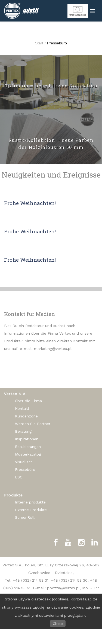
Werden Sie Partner (32, 424)
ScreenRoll (25, 517)
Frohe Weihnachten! (30, 203)
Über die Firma (28, 401)
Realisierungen (28, 446)
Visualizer (23, 462)
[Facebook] (56, 542)
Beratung (23, 431)
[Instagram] (81, 542)
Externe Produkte (31, 510)
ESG (19, 477)
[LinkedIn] (94, 542)
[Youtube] (68, 542)
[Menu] (92, 11)
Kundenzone (26, 416)
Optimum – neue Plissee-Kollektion (51, 86)
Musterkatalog (28, 454)
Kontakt (22, 408)
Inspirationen (26, 439)
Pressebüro (25, 469)
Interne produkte (30, 502)
